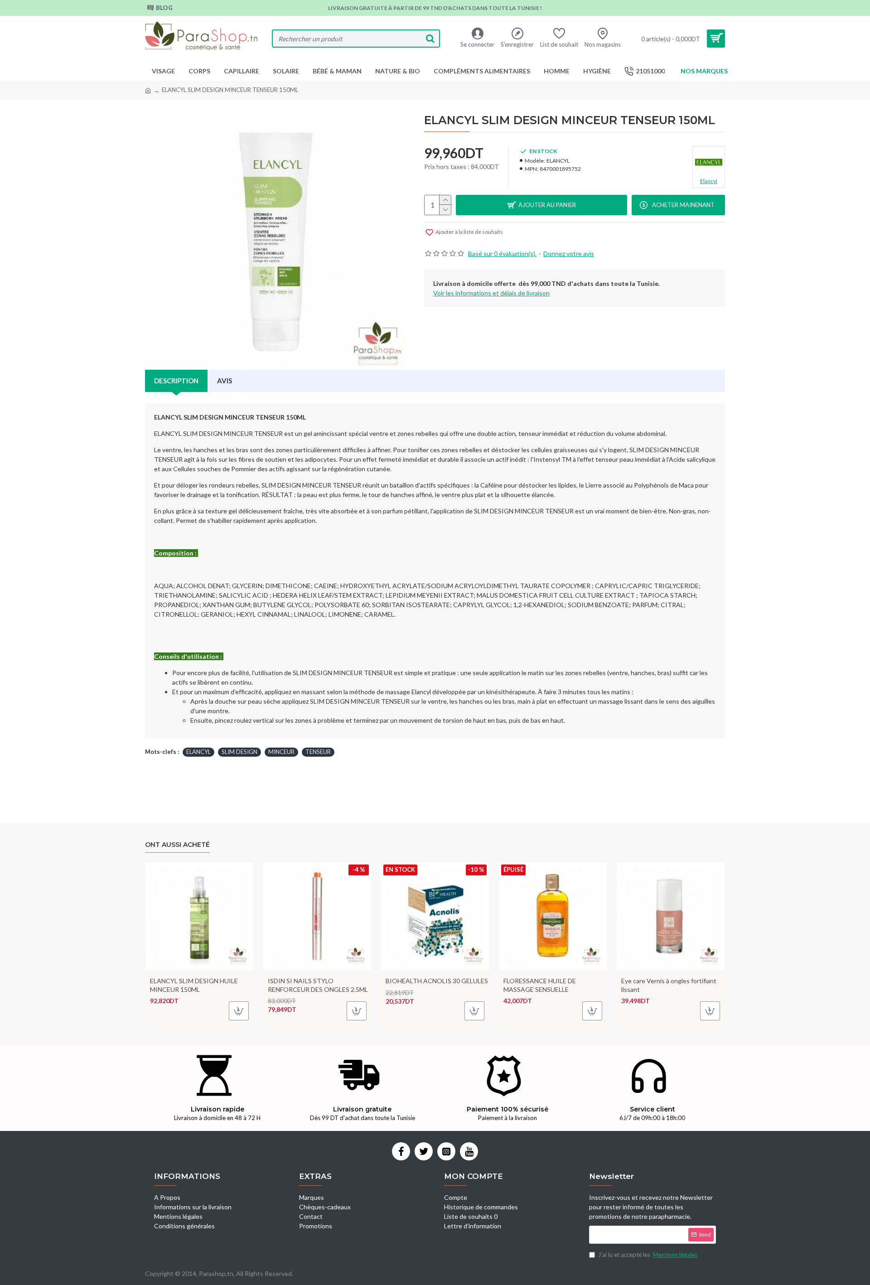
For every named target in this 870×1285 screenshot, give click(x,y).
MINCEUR (281, 751)
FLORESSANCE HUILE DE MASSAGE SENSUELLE (539, 985)
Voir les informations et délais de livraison (491, 293)
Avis (224, 381)
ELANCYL (198, 751)
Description (176, 381)
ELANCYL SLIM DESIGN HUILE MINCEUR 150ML (194, 985)
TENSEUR (318, 751)
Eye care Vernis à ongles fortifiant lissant (668, 985)
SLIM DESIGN (239, 751)
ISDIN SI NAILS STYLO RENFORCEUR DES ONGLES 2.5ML (318, 985)
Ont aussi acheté (177, 845)
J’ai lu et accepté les (647, 1254)
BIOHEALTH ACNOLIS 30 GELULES (437, 981)
